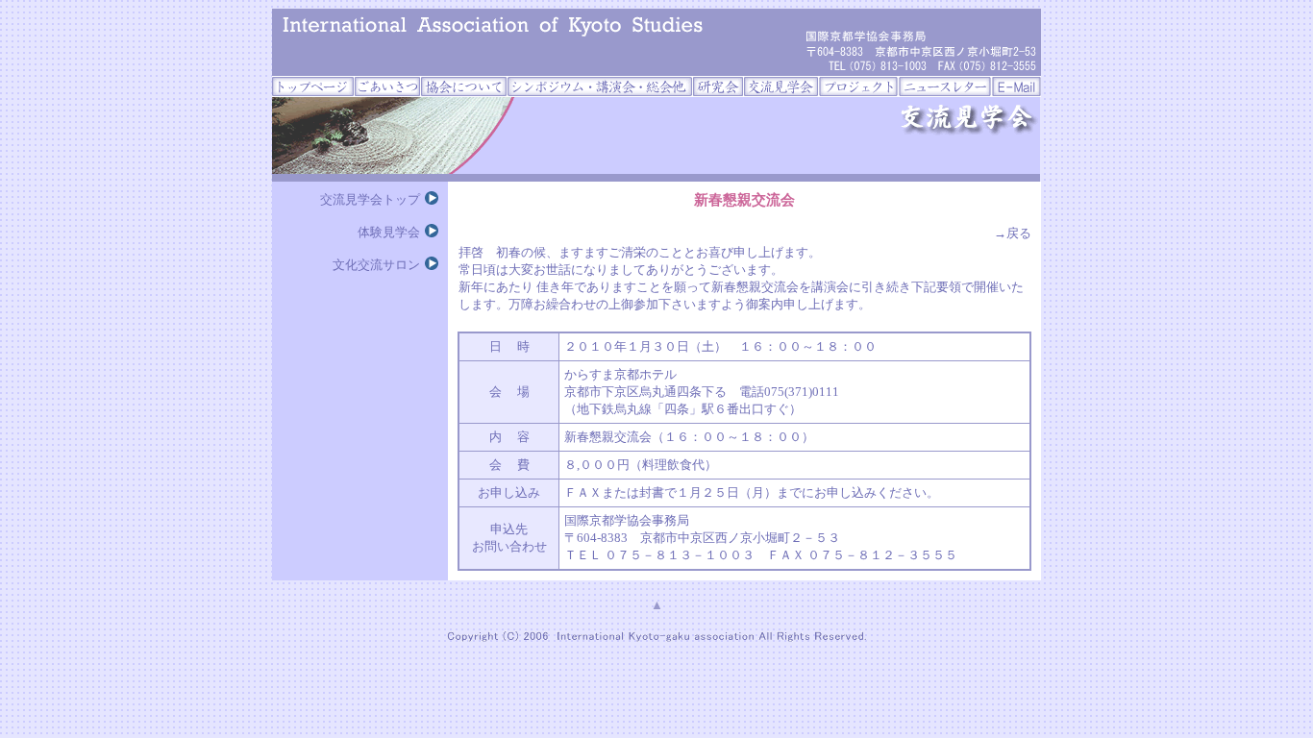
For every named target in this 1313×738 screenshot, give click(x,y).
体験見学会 (389, 232)
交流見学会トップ (370, 199)
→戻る (1012, 233)
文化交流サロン (376, 265)
